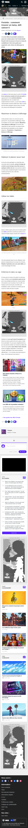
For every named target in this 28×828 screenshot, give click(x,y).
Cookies (3, 799)
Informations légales (7, 794)
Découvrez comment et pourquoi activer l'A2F (13, 606)
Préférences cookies (7, 802)
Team (3, 790)
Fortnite (24, 94)
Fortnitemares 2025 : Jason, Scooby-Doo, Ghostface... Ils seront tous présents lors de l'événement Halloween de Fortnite (15, 513)
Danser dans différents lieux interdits (12, 718)
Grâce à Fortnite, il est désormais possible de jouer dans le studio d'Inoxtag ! (14, 522)
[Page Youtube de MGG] (11, 781)
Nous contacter (5, 787)
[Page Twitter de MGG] (8, 781)
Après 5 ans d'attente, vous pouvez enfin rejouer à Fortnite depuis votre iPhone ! (14, 482)
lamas (5, 94)
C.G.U (3, 797)
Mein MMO (4, 815)
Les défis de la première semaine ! (13, 404)
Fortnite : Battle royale (18, 18)
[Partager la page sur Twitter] (9, 34)
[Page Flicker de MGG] (18, 781)
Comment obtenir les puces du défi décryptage (11, 697)
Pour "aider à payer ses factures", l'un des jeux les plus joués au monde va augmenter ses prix (15, 493)
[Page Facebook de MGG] (2, 781)
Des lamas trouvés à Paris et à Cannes (12, 374)
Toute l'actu (14, 533)
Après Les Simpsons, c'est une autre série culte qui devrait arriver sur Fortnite (14, 503)
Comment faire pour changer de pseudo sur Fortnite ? (13, 648)
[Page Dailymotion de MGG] (14, 781)
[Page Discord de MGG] (5, 781)
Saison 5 (23, 233)
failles (5, 231)
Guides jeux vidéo (9, 18)
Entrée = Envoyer (13, 451)
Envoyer (23, 451)
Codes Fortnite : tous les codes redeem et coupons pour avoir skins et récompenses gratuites (14, 498)
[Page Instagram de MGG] (21, 781)
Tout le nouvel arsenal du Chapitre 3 (12, 675)
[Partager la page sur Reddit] (11, 34)
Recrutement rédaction (8, 792)
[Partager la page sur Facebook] (6, 34)
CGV (2, 809)
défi (23, 101)
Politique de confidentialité (8, 804)
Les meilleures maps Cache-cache (11, 627)
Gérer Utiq (4, 807)
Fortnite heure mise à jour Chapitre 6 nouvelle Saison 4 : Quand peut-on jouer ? (14, 518)
